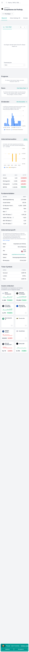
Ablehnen (7, 649)
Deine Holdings (15, 18)
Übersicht (4, 18)
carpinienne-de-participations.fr (20, 254)
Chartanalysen (8, 62)
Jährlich (25, 139)
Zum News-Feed (21, 88)
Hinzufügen (8, 13)
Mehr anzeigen (6, 240)
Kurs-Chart (8, 27)
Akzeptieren (21, 649)
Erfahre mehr (25, 646)
